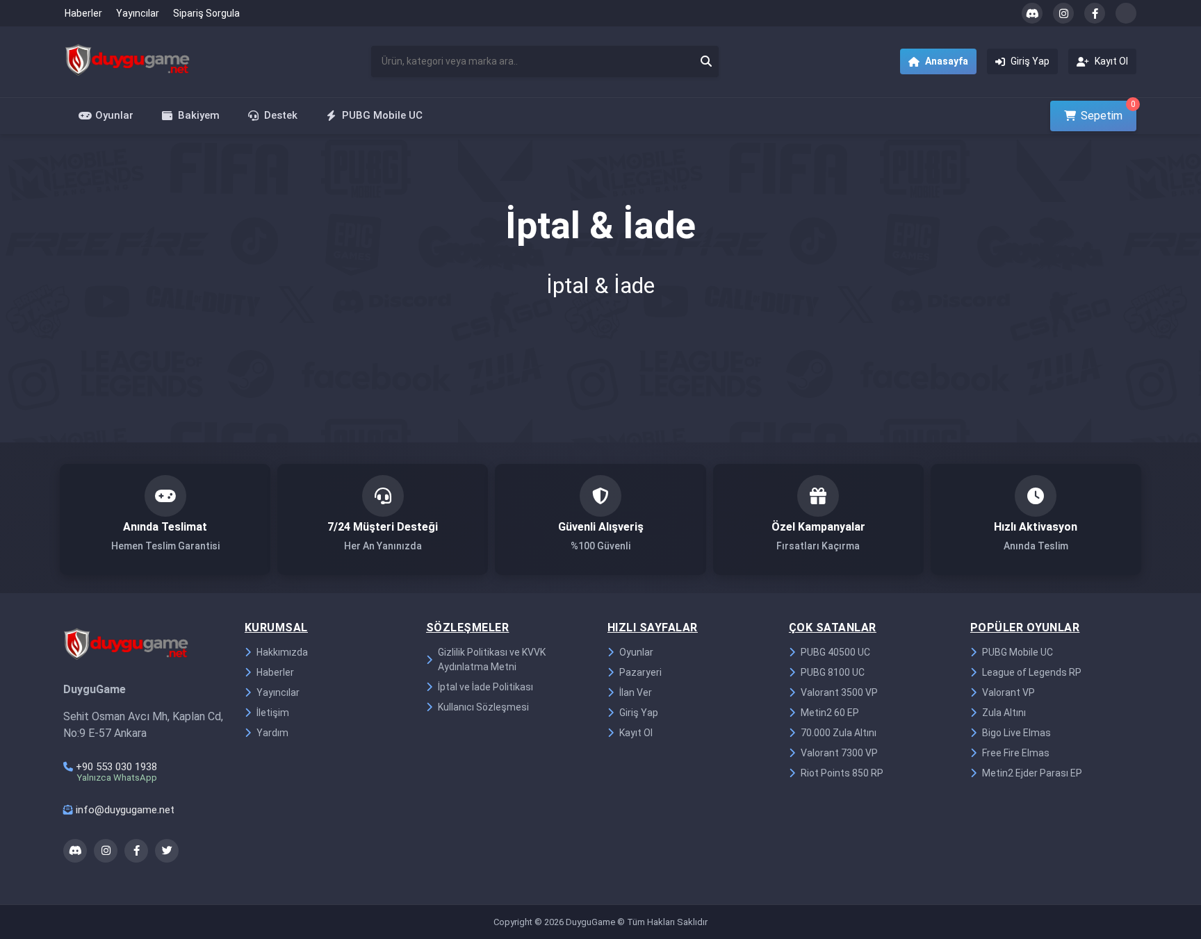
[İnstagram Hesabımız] (1063, 13)
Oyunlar (114, 115)
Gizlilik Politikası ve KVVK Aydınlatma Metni (492, 659)
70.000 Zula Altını (838, 732)
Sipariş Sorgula (206, 13)
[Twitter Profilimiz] (1126, 13)
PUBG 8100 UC (833, 672)
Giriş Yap (638, 712)
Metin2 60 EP (830, 712)
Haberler (83, 13)
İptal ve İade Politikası (485, 686)
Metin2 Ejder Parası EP (1032, 773)
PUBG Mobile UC (382, 115)
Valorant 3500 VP (839, 692)
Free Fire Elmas (1015, 752)
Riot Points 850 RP (842, 773)
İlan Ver (635, 692)
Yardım (272, 732)
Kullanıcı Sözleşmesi (483, 707)
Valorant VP (1008, 692)
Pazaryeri (640, 672)
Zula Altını (1004, 712)
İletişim (272, 712)
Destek (280, 115)
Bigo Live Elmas (1016, 732)
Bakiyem (199, 115)
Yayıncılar (137, 13)
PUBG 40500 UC (835, 652)
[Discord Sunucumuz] (1032, 13)
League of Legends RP (1031, 672)
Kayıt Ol (636, 732)
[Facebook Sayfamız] (1094, 13)
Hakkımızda (282, 652)
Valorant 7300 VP (839, 752)
